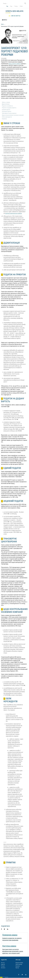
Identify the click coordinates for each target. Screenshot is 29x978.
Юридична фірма (19, 962)
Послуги (3, 966)
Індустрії (3, 964)
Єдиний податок (6, 109)
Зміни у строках (6, 102)
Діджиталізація (6, 104)
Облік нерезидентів (7, 117)
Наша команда (19, 964)
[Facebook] (18, 974)
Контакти (3, 967)
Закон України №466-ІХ (15, 64)
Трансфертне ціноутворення (9, 113)
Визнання (18, 966)
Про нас (3, 962)
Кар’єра (17, 967)
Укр (7, 6)
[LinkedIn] (25, 974)
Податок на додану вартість (9, 107)
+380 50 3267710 (15, 16)
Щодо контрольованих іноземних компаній (12, 115)
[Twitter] (22, 974)
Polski (21, 6)
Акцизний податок (6, 111)
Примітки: (4, 118)
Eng (11, 6)
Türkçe (16, 6)
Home (2, 24)
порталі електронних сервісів (13, 213)
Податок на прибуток (7, 105)
